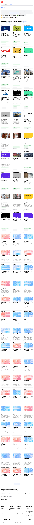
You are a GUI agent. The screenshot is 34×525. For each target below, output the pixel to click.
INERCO (2, 342)
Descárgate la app (20, 508)
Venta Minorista (28, 10)
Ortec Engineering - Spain (5, 420)
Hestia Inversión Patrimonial (28, 111)
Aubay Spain (3, 311)
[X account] (7, 519)
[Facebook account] (4, 519)
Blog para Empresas (4, 511)
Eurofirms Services (27, 25)
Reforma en (3, 493)
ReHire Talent (3, 25)
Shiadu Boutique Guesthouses (15, 233)
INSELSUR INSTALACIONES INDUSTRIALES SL (5, 90)
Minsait (25, 467)
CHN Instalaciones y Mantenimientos (27, 90)
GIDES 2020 (26, 172)
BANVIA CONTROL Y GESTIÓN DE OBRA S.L (16, 212)
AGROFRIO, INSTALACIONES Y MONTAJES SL (17, 405)
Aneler (2, 131)
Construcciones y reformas (4, 495)
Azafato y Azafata (5, 17)
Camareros (4, 10)
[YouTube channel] (6, 519)
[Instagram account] (2, 519)
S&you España (26, 420)
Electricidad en (3, 492)
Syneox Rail (25, 264)
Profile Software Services (27, 342)
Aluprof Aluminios (15, 151)
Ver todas (10, 496)
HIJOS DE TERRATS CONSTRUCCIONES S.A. (27, 69)
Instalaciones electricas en (5, 496)
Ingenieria (2, 490)
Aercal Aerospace (26, 248)
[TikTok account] (1, 519)
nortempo (2, 47)
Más (15, 17)
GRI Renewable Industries (28, 311)
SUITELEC (14, 264)
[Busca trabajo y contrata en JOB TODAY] (2, 2)
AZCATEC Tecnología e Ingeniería (27, 436)
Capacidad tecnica (28, 490)
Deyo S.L (2, 172)
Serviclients (3, 295)
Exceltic (14, 248)
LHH (13, 420)
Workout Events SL (4, 69)
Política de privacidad (17, 521)
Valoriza (14, 311)
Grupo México (15, 467)
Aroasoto (14, 131)
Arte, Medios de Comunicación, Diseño (9, 15)
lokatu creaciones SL (27, 131)
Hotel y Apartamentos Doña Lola (5, 152)
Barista (12, 17)
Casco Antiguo (11, 500)
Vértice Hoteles (26, 233)
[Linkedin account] (9, 519)
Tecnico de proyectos (12, 490)
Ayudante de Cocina (21, 15)
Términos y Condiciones (25, 521)
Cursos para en (11, 492)
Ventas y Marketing (12, 10)
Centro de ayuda (20, 513)
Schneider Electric (26, 358)
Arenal (2, 500)
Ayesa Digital (26, 295)
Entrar (31, 1)
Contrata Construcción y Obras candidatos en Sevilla (15, 22)
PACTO (14, 47)
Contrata (2, 508)
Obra (18, 493)
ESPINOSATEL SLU (26, 151)
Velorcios (14, 342)
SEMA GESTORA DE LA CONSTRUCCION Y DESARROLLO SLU (16, 69)
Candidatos (3, 513)
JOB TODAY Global (12, 511)
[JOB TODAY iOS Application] (27, 509)
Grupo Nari (3, 212)
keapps (14, 389)
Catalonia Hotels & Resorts (5, 248)
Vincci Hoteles (3, 233)
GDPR (30, 521)
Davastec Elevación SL (16, 111)
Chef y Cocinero (21, 10)
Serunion (25, 47)
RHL (2, 111)
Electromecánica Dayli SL (16, 172)
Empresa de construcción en (11, 495)
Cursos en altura (20, 492)
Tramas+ (14, 295)
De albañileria (27, 493)
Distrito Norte (19, 500)
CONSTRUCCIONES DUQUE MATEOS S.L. (17, 90)
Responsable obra (28, 492)
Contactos (19, 511)
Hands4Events (15, 25)
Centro (26, 500)
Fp (9, 493)
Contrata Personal (25, 1)
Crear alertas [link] (24, 21)
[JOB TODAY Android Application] (31, 509)
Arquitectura (19, 490)
